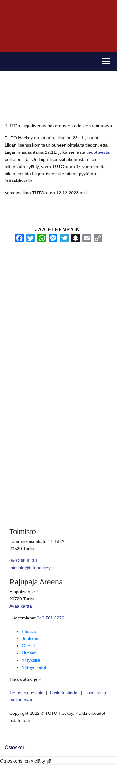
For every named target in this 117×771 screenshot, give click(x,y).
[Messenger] (53, 238)
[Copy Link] (98, 238)
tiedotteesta (98, 152)
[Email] (86, 238)
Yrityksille (31, 660)
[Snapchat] (75, 238)
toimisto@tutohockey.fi (31, 567)
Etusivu (29, 631)
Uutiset (29, 653)
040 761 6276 (50, 618)
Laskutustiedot (64, 692)
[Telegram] (64, 238)
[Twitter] (30, 238)
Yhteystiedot (34, 667)
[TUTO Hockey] (48, 61)
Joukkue (30, 638)
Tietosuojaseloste (26, 692)
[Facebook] (19, 238)
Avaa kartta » (22, 606)
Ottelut (28, 646)
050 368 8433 (23, 560)
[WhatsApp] (41, 238)
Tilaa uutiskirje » (25, 679)
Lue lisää (15, 426)
